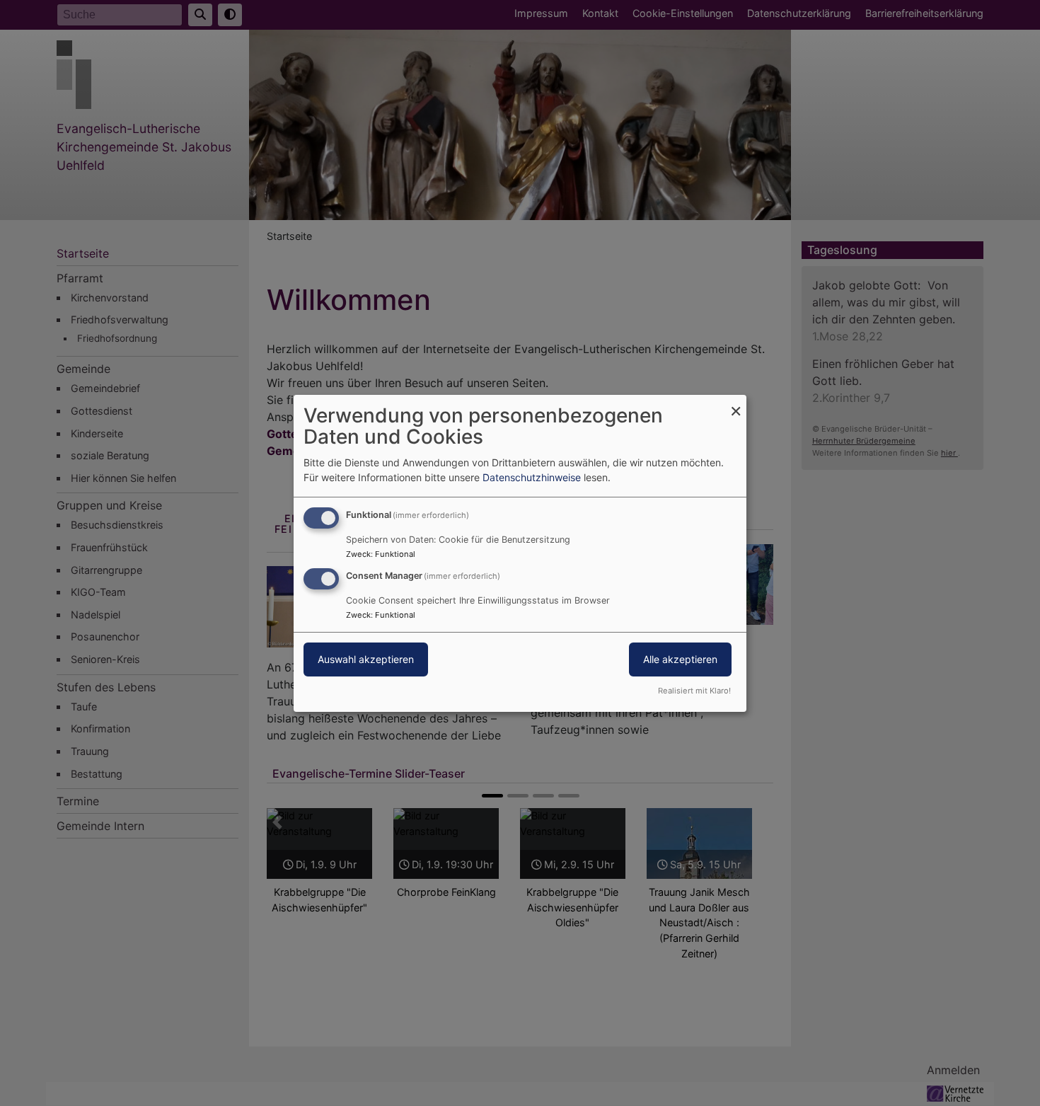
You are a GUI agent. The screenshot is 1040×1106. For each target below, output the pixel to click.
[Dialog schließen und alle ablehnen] (735, 403)
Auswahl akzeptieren (366, 659)
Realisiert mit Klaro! (694, 691)
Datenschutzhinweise (532, 477)
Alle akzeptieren (680, 659)
